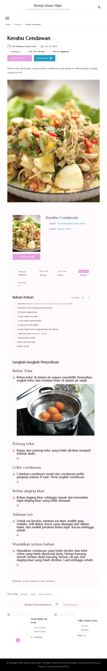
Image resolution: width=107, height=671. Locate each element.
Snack (68, 228)
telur (45, 303)
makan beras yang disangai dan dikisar (37, 329)
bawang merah (26, 337)
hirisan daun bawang (26, 342)
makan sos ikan (27, 316)
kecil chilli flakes (28, 325)
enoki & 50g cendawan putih (34, 307)
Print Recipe (42, 58)
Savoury (61, 228)
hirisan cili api (23, 346)
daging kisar (27, 312)
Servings (75, 297)
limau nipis (32, 333)
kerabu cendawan (45, 594)
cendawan (24, 594)
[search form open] (99, 7)
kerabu (33, 594)
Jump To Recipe (18, 58)
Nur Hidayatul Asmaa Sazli (24, 46)
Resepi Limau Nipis (48, 5)
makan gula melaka (29, 320)
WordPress (63, 666)
